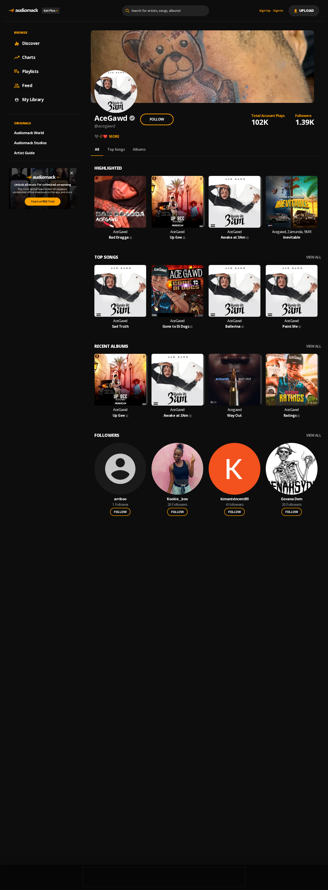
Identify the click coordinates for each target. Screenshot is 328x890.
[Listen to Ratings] (292, 380)
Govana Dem (292, 499)
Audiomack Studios (30, 142)
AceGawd (120, 231)
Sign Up (264, 11)
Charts (28, 57)
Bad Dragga (119, 237)
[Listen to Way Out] (234, 380)
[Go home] (23, 10)
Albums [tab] (139, 149)
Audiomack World (29, 132)
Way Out (234, 415)
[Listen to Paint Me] (292, 291)
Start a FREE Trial (42, 201)
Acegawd (235, 409)
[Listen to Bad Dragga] (120, 202)
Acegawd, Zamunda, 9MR (291, 231)
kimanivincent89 (234, 499)
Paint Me (290, 326)
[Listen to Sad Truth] (120, 291)
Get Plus (51, 10)
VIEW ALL (313, 257)
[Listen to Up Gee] (177, 202)
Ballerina (233, 326)
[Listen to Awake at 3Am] (234, 202)
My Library (33, 99)
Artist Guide (24, 152)
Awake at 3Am (233, 237)
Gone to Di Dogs (175, 326)
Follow (157, 119)
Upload (306, 10)
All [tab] (97, 149)
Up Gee (176, 237)
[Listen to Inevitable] (292, 202)
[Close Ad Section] (71, 173)
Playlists (30, 71)
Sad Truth (120, 326)
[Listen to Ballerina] (234, 291)
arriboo (120, 499)
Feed (27, 85)
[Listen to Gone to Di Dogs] (177, 291)
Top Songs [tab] (116, 149)
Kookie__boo (177, 499)
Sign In (278, 11)
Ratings (290, 415)
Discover (30, 43)
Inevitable (291, 237)
